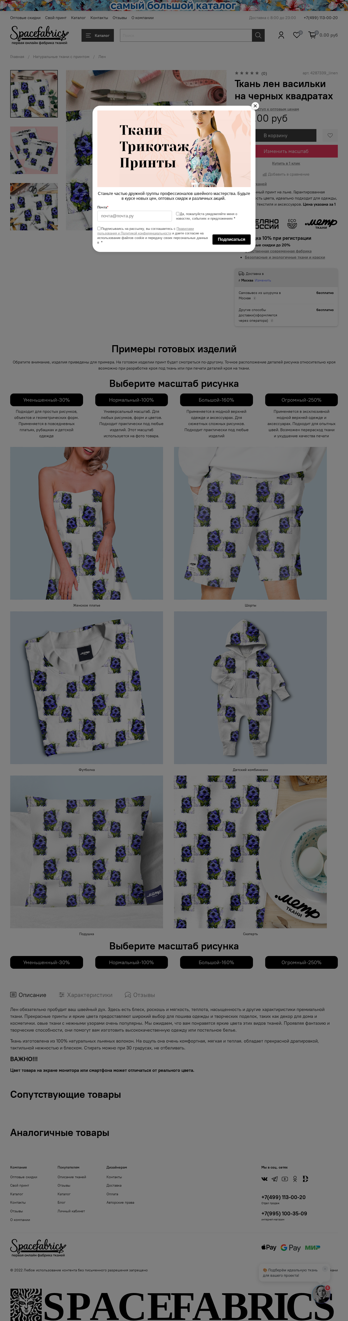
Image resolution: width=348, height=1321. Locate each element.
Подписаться (231, 239)
